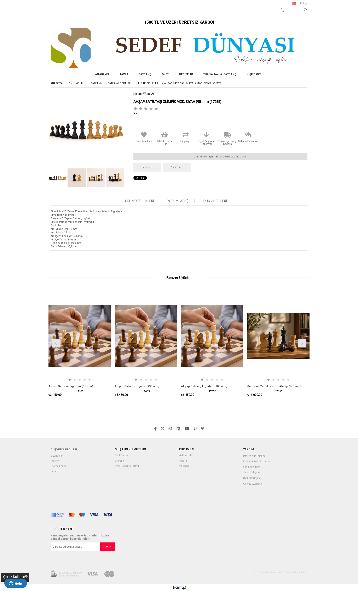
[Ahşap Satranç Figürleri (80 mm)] (79, 336)
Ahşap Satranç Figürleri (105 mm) (204, 386)
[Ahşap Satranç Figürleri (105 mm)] (212, 336)
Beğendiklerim (58, 466)
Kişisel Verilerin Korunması (257, 461)
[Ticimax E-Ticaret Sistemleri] (179, 588)
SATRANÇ (145, 74)
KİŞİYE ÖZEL (255, 74)
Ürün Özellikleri (139, 201)
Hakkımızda (185, 455)
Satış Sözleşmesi (252, 472)
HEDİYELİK (186, 74)
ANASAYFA (102, 74)
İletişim (183, 460)
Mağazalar (184, 466)
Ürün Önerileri (214, 201)
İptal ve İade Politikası (254, 456)
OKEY (165, 74)
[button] (69, 380)
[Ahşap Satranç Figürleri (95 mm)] (146, 336)
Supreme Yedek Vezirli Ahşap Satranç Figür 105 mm (275, 386)
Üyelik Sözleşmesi (252, 478)
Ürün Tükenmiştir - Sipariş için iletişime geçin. (220, 156)
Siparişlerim (57, 456)
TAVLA (124, 74)
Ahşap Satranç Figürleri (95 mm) (137, 386)
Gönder (107, 546)
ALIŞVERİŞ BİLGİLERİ (64, 449)
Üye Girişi (120, 460)
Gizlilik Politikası (252, 467)
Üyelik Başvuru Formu (127, 466)
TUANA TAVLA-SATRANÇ (220, 74)
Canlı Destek (121, 455)
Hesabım (55, 471)
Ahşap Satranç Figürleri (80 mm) (70, 386)
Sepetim (55, 461)
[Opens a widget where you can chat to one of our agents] (15, 584)
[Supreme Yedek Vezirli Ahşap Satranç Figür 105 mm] (278, 336)
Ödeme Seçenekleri (253, 484)
